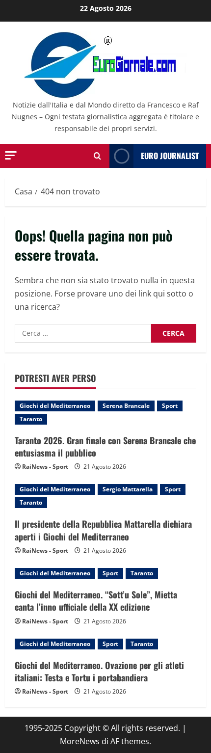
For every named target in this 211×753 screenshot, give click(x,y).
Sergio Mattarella (128, 489)
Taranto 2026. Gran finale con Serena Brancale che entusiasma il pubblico (105, 446)
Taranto (31, 419)
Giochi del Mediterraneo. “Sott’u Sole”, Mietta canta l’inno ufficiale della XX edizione (96, 600)
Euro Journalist (170, 155)
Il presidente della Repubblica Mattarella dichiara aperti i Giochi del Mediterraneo (103, 529)
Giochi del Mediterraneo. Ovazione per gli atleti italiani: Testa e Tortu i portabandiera (99, 671)
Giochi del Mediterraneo (55, 406)
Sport (170, 406)
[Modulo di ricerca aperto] (97, 155)
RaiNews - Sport (45, 466)
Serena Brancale (126, 406)
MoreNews (80, 741)
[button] (11, 155)
